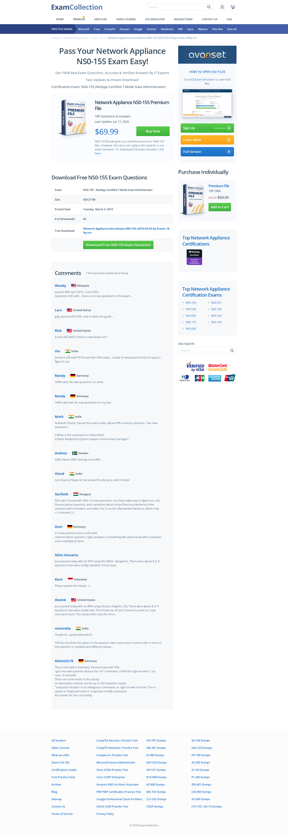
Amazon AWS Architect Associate (117, 784)
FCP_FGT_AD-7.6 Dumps (207, 806)
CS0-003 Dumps (201, 792)
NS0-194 (216, 322)
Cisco (97, 29)
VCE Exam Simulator (202, 79)
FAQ (229, 19)
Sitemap (57, 799)
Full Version (192, 151)
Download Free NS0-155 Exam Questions (118, 245)
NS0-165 (191, 302)
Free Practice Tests (63, 777)
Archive (56, 784)
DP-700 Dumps (201, 755)
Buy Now (153, 131)
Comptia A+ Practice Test (112, 755)
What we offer (61, 755)
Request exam (183, 19)
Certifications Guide (64, 770)
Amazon (125, 29)
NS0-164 (216, 315)
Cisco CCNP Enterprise (110, 777)
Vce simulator (155, 19)
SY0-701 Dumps (156, 740)
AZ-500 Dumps (201, 799)
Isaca (190, 29)
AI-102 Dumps (200, 770)
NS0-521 (216, 302)
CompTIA (109, 29)
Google (138, 29)
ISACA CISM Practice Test (112, 806)
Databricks (167, 29)
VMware (203, 29)
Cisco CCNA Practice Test (112, 770)
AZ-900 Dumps (155, 784)
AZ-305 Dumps (201, 762)
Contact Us (58, 806)
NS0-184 (216, 309)
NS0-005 (191, 315)
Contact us (209, 19)
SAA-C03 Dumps (202, 748)
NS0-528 (191, 309)
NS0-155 (97, 38)
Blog (54, 792)
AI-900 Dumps (155, 755)
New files (100, 19)
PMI (180, 29)
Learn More (192, 140)
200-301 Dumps (156, 748)
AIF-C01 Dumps (156, 770)
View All (231, 29)
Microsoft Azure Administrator (116, 762)
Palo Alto (217, 29)
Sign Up (189, 128)
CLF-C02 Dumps (156, 799)
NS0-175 (191, 322)
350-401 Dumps (201, 784)
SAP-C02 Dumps (156, 762)
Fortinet (151, 29)
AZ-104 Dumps (201, 740)
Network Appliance (76, 38)
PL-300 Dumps (201, 777)
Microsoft (83, 29)
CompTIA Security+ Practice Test (117, 740)
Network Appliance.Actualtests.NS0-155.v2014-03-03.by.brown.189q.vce (126, 230)
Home (60, 19)
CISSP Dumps (154, 806)
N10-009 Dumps (156, 777)
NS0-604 (191, 328)
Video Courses (126, 19)
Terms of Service (62, 814)
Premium (79, 19)
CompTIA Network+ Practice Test (117, 748)
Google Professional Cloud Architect (119, 799)
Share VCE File (60, 762)
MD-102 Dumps (156, 792)
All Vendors (59, 740)
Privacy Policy (105, 814)
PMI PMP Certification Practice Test (118, 792)
